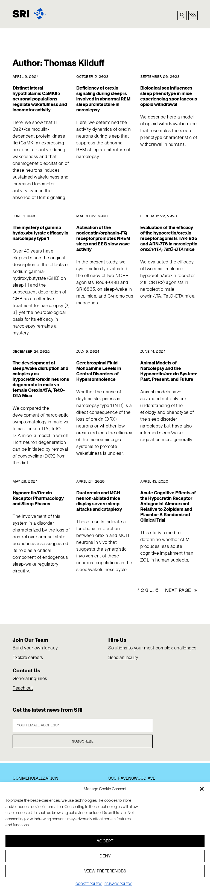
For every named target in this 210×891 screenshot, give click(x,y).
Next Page (181, 591)
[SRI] (29, 14)
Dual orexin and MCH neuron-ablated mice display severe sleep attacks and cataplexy (99, 501)
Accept (105, 841)
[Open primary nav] (193, 15)
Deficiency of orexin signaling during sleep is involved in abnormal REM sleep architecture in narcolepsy (103, 98)
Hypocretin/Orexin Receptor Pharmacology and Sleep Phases (38, 498)
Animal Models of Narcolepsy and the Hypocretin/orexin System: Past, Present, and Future (168, 371)
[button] (202, 789)
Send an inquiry (123, 657)
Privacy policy (118, 884)
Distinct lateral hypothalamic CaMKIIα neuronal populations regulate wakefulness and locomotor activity (40, 98)
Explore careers (28, 657)
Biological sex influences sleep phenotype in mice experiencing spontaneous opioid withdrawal (168, 96)
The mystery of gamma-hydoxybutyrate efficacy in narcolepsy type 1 (40, 233)
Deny (105, 856)
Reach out (23, 688)
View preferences (105, 871)
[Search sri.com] (182, 15)
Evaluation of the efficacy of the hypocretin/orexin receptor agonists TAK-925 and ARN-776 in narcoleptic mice (168, 238)
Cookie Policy (88, 884)
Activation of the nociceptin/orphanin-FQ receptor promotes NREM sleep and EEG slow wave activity (103, 238)
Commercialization (35, 778)
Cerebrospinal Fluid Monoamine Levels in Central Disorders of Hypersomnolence (98, 371)
